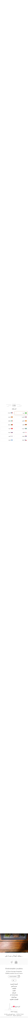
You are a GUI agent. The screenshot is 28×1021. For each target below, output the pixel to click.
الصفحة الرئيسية (14, 984)
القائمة (14, 990)
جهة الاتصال (14, 997)
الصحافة (14, 992)
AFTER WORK (14, 995)
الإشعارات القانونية (14, 999)
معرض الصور (14, 986)
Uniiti (12, 1011)
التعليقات (14, 988)
